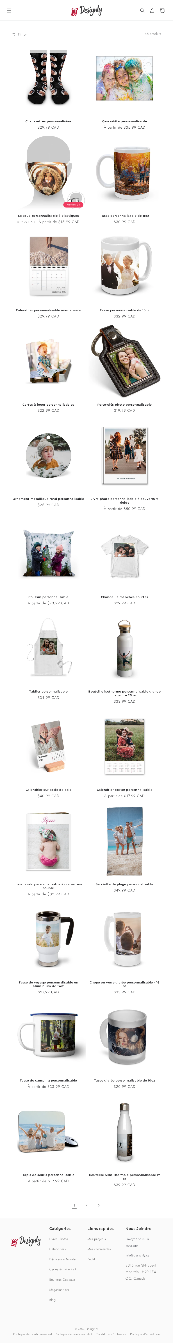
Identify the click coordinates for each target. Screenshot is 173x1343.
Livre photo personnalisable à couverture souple (48, 886)
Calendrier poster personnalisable (125, 789)
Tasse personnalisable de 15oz (124, 310)
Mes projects (96, 1239)
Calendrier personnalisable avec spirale (48, 310)
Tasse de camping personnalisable (48, 1080)
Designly (92, 1329)
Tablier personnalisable (48, 691)
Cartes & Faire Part (62, 1269)
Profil (91, 1259)
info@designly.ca (137, 1255)
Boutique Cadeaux (62, 1279)
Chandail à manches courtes (124, 597)
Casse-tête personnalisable (124, 121)
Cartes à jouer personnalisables (48, 404)
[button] (9, 11)
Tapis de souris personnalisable (49, 1175)
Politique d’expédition (145, 1334)
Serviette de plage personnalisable (124, 884)
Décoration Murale (62, 1259)
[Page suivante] (99, 1205)
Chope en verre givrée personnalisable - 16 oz (124, 984)
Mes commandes (99, 1249)
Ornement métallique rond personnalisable (48, 499)
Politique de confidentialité (74, 1334)
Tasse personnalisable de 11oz (124, 215)
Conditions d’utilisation (111, 1334)
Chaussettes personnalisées (48, 121)
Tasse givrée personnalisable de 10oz (124, 1080)
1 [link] (74, 1205)
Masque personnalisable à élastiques (48, 215)
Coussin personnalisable (48, 597)
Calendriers (57, 1249)
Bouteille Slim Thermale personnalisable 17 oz (124, 1176)
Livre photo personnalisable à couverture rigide (125, 500)
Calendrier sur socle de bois (48, 789)
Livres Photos (58, 1239)
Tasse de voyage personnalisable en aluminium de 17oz (48, 984)
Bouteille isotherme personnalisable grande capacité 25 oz (124, 693)
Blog (52, 1300)
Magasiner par (59, 1289)
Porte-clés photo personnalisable (124, 404)
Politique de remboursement (32, 1334)
